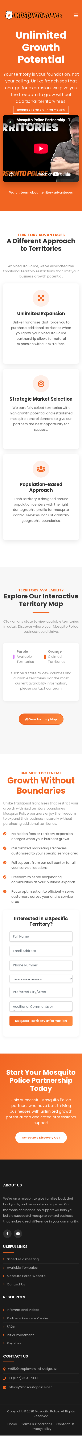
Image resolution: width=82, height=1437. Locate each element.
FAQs (10, 1326)
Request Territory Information (41, 1020)
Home (12, 1424)
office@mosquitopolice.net (30, 1387)
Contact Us (15, 1284)
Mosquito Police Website (26, 1276)
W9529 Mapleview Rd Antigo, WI (32, 1368)
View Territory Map (43, 719)
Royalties (13, 1343)
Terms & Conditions (36, 1424)
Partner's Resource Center (27, 1318)
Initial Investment (20, 1335)
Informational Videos (23, 1309)
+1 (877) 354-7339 (23, 1378)
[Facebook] (7, 1233)
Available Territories (22, 1267)
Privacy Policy (41, 1428)
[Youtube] (18, 1233)
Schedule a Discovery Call (41, 1138)
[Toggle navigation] (76, 13)
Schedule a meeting (22, 1259)
